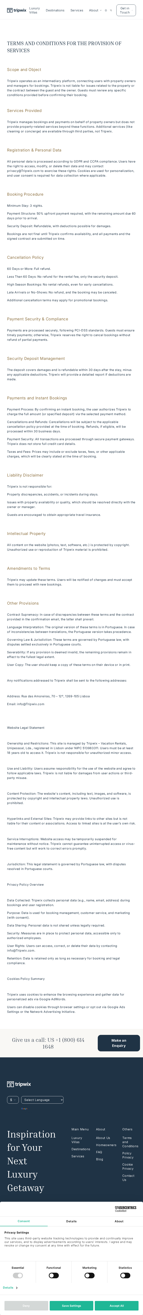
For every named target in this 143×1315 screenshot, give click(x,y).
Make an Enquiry (119, 1043)
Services (77, 10)
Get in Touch (125, 10)
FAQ (99, 1152)
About (93, 10)
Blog (99, 1159)
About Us (103, 1138)
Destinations (55, 10)
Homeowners (106, 1145)
